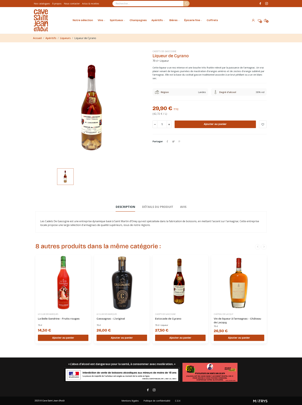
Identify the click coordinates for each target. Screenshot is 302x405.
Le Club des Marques (48, 314)
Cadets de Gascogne (164, 51)
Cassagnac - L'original (111, 318)
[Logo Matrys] (239, 401)
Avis (183, 207)
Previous (257, 247)
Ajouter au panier (215, 124)
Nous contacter (72, 3)
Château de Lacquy (223, 314)
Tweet (173, 141)
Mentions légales (130, 400)
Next (264, 247)
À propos (57, 3)
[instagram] (266, 3)
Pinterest (179, 141)
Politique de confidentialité (156, 400)
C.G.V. (178, 400)
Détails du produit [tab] (157, 207)
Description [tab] (125, 207)
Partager (167, 141)
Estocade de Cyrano (168, 318)
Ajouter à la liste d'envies (263, 124)
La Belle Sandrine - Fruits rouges (59, 318)
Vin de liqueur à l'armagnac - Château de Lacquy (237, 320)
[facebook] (260, 3)
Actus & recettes (90, 3)
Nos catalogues (42, 3)
